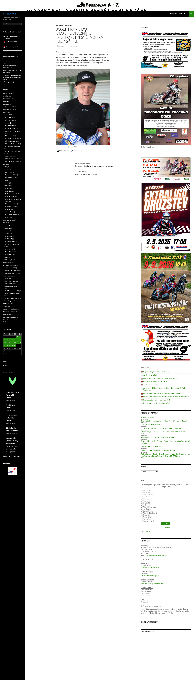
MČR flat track (8, 125)
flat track (7, 231)
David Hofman (148, 511)
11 (7, 342)
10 (5, 342)
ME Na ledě (7, 212)
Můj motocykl (7, 262)
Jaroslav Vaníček (148, 521)
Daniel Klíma (147, 517)
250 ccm (7, 228)
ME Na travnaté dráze (10, 214)
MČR (4, 112)
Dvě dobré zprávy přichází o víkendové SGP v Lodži (158, 450)
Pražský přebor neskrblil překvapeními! (156, 403)
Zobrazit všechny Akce (11, 456)
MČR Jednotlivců (9, 128)
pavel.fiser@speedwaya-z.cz (150, 576)
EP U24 (6, 183)
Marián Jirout (147, 509)
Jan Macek (146, 499)
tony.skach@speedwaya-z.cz (150, 567)
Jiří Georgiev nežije (147, 417)
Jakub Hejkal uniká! (150, 375)
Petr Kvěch (146, 497)
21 (15, 345)
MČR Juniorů (8, 135)
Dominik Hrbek (148, 495)
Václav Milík (147, 505)
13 (12, 342)
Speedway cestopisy (9, 311)
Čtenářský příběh (9, 107)
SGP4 (6, 257)
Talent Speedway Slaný (11, 298)
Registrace (173, 13)
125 (5, 167)
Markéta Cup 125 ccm (11, 270)
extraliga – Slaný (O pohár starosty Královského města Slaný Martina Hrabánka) (12, 443)
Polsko (6, 278)
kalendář (7, 115)
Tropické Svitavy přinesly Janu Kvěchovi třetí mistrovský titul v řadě (164, 421)
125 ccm (7, 225)
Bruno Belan (147, 515)
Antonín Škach (72, 46)
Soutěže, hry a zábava (9, 309)
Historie (5, 101)
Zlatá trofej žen (8, 260)
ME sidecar (7, 217)
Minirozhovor (7, 220)
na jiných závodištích (9, 265)
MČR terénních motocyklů (12, 146)
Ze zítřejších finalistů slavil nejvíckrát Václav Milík (157, 437)
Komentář (6, 104)
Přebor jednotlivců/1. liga (11, 161)
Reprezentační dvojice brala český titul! (156, 400)
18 (7, 345)
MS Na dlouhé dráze (64, 25)
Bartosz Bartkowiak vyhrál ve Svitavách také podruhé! (161, 393)
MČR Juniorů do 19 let (11, 138)
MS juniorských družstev (11, 244)
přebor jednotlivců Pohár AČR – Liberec (12, 395)
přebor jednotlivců (9, 158)
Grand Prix (6, 98)
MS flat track (8, 239)
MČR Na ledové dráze (10, 144)
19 (10, 345)
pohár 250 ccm (8, 276)
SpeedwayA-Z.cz (10, 14)
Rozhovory (6, 303)
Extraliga (5, 96)
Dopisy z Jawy (7, 93)
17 (5, 345)
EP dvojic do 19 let (10, 177)
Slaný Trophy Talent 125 (11, 291)
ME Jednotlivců (9, 196)
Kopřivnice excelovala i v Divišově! (155, 382)
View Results (165, 528)
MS (4, 222)
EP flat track (8, 180)
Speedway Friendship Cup (12, 293)
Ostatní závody (7, 268)
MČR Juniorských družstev (12, 131)
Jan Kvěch (146, 493)
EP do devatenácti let (10, 175)
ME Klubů (7, 209)
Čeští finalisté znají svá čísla (150, 425)
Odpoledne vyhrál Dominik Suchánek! (156, 372)
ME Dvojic (7, 191)
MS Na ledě (7, 254)
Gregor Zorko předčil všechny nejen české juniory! (160, 378)
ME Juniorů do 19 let (10, 204)
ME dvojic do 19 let (10, 193)
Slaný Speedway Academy (12, 286)
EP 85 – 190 (8, 172)
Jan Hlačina (147, 519)
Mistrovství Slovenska (10, 273)
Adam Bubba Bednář (150, 513)
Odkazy (5, 365)
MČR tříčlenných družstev (12, 151)
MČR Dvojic (8, 123)
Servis (5, 306)
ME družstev (8, 188)
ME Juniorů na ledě (10, 206)
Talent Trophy (8, 301)
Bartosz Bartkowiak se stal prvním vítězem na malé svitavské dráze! (166, 397)
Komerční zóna (7, 109)
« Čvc (5, 353)
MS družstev (8, 236)
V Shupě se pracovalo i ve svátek (86, 173)
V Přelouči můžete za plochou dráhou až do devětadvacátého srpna (12, 77)
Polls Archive (145, 532)
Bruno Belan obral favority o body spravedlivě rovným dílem (161, 428)
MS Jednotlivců (9, 241)
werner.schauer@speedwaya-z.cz (152, 584)
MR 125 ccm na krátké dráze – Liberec (11, 418)
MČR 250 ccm (8, 120)
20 (12, 345)
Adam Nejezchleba (149, 507)
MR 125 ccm (8, 156)
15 (17, 342)
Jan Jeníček (147, 491)
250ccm (6, 169)
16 (20, 342)
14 (15, 342)
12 (10, 342)
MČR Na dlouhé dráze (11, 141)
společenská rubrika (9, 317)
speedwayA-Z (7, 314)
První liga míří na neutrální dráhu (152, 447)
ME (4, 164)
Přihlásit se (183, 13)
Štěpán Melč (147, 503)
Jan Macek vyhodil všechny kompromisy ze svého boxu (94, 165)
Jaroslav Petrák (148, 501)
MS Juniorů (7, 249)
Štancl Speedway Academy (11, 320)
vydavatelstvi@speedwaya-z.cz (156, 555)
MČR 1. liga (7, 117)
